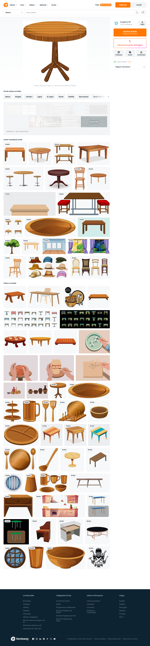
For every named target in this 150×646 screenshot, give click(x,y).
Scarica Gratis (130, 32)
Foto (22, 5)
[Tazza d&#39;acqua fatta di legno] (36, 557)
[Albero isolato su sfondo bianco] (12, 246)
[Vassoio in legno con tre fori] (21, 435)
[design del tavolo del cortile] (31, 246)
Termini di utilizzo (100, 639)
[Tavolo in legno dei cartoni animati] (39, 153)
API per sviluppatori (30, 617)
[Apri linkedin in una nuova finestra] (40, 639)
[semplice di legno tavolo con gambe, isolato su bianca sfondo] (98, 297)
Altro (121, 617)
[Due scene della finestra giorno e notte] (88, 246)
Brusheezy (27, 601)
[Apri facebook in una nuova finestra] (33, 639)
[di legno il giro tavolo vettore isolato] (72, 460)
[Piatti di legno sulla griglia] (72, 411)
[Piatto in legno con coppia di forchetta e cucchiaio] (20, 460)
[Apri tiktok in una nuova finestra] (47, 639)
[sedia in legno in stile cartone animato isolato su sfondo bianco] (79, 178)
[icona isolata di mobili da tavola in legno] (98, 178)
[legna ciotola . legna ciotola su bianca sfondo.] (99, 411)
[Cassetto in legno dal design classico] (18, 505)
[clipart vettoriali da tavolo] (15, 153)
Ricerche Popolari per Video (64, 620)
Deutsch (122, 611)
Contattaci (90, 604)
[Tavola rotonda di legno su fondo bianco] (58, 391)
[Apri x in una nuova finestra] (51, 639)
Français (122, 614)
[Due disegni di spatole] (49, 411)
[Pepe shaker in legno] (31, 483)
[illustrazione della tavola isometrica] (98, 460)
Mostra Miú (94, 122)
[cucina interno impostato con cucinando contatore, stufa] (60, 505)
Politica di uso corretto (130, 639)
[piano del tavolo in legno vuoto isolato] (30, 204)
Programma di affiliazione (65, 607)
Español (122, 604)
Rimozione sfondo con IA (32, 625)
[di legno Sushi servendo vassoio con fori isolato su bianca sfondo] (65, 341)
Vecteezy (26, 604)
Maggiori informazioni (122, 67)
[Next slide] (106, 96)
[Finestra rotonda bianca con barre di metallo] (13, 483)
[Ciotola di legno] (65, 557)
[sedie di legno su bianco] (90, 267)
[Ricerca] (137, 12)
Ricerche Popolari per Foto (66, 616)
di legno (50, 97)
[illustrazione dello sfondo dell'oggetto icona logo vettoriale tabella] (13, 227)
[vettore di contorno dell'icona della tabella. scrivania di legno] (31, 319)
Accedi (138, 5)
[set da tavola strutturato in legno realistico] (64, 153)
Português (123, 607)
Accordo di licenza (63, 601)
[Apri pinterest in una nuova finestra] (44, 639)
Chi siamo (90, 607)
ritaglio (18, 97)
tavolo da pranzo (99, 97)
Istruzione (27, 614)
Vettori (12, 5)
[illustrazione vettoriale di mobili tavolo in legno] (59, 178)
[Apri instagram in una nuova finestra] (37, 639)
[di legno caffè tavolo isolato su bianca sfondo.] (89, 483)
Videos (31, 5)
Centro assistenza (93, 601)
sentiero (29, 97)
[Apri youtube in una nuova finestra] (54, 639)
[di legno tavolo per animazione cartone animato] (52, 435)
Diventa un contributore (91, 612)
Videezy (26, 607)
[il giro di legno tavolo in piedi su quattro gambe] (40, 341)
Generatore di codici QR (32, 628)
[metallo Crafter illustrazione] (98, 557)
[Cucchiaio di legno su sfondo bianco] (48, 460)
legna (39, 97)
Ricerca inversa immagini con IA (34, 621)
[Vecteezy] (6, 5)
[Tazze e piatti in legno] (53, 483)
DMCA (58, 604)
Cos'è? (129, 62)
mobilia (71, 97)
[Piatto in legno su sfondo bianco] (50, 227)
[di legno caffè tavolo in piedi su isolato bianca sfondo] (15, 297)
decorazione (83, 97)
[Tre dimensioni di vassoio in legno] (12, 411)
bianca (7, 97)
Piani (97, 5)
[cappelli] (48, 267)
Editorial (43, 5)
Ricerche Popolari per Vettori (64, 612)
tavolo (61, 97)
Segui (142, 24)
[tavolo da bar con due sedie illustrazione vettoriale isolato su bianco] (24, 178)
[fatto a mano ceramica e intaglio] (94, 341)
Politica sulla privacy (114, 639)
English (122, 601)
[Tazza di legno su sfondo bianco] (31, 411)
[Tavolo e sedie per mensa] (83, 204)
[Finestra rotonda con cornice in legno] (15, 557)
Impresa (26, 611)
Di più (54, 5)
